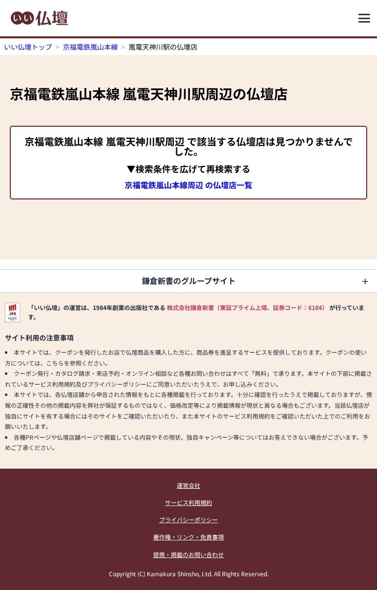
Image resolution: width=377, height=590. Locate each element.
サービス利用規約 (188, 502)
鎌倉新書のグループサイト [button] (189, 280)
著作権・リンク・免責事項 (188, 537)
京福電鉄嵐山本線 (90, 46)
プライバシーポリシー (188, 519)
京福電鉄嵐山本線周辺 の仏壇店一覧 (188, 185)
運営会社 (188, 485)
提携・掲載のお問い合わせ (188, 554)
